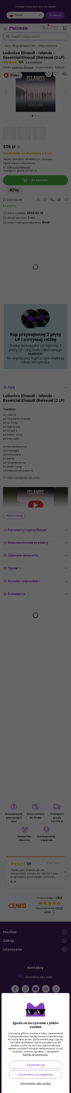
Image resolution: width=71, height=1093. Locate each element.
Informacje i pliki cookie (36, 1083)
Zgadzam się (36, 1064)
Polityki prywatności (35, 1055)
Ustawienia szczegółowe (35, 1074)
